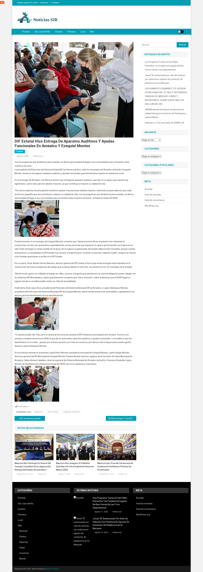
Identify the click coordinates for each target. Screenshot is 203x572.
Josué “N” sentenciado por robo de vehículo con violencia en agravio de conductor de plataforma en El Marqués (165, 79)
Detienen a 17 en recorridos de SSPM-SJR (164, 123)
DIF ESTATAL (53, 412)
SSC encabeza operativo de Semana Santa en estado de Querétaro (32, 418)
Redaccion (38, 156)
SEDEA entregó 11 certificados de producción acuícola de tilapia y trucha (122, 418)
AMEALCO (38, 412)
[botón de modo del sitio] (181, 31)
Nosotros (44, 3)
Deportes (23, 542)
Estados (59, 32)
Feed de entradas (153, 194)
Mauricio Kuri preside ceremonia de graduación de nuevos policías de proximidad (115, 466)
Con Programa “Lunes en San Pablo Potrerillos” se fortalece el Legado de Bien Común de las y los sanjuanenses (164, 66)
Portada (26, 32)
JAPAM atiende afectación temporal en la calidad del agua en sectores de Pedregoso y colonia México (165, 113)
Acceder (149, 189)
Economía (24, 553)
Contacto (55, 3)
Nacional (23, 531)
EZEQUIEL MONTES (71, 412)
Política (22, 536)
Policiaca (71, 32)
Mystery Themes (52, 569)
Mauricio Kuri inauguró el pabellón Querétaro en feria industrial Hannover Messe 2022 (75, 466)
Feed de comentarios (155, 200)
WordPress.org (152, 206)
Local (82, 32)
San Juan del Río (42, 32)
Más (92, 32)
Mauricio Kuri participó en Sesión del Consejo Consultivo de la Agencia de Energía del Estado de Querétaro (33, 466)
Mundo (22, 558)
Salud (22, 547)
